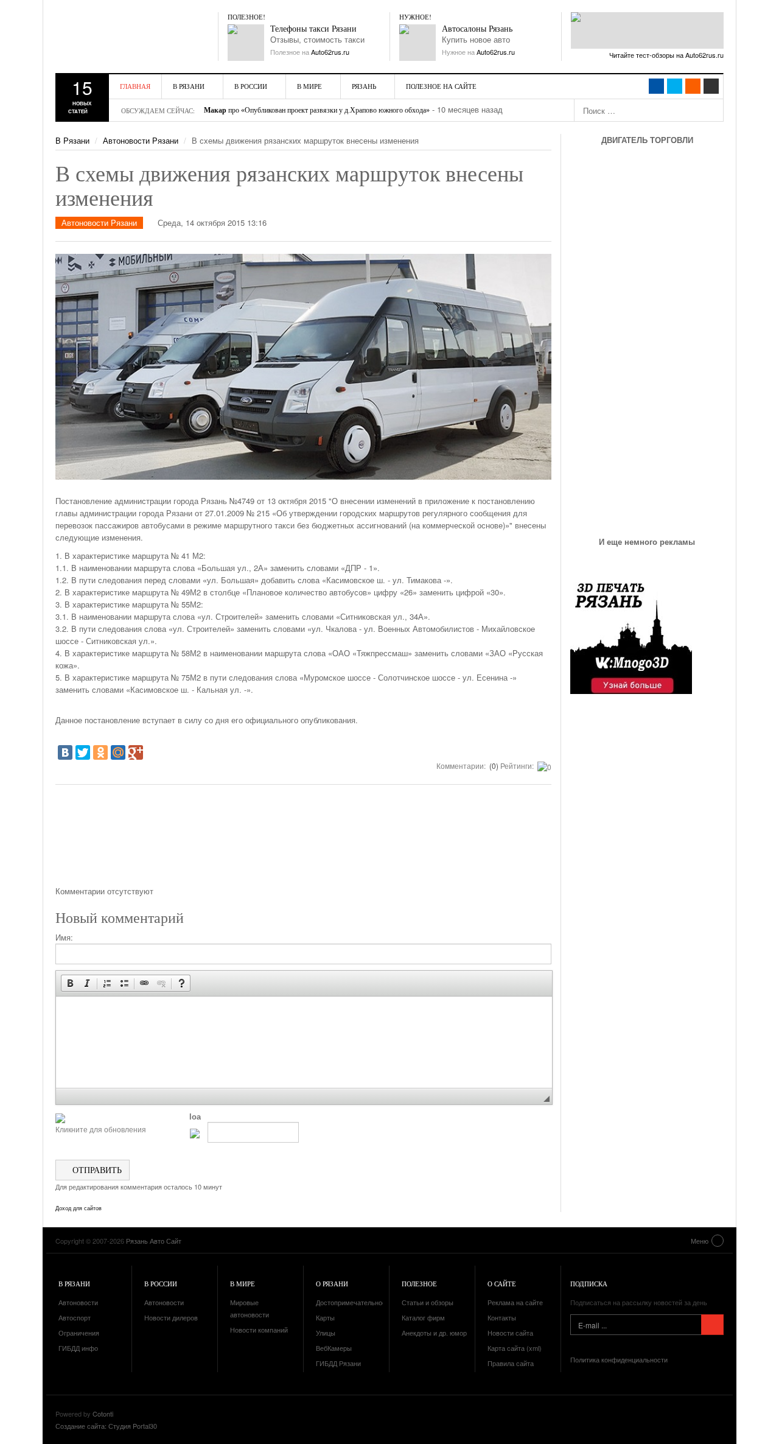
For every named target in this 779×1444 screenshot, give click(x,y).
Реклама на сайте (515, 1302)
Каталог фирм (423, 1317)
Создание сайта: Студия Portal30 (106, 1426)
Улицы (325, 1332)
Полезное (419, 1283)
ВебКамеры (334, 1348)
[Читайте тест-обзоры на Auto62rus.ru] (647, 30)
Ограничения (78, 1332)
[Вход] (711, 86)
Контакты (501, 1317)
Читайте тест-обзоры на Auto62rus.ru (666, 55)
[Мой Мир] (118, 752)
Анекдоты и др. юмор (434, 1332)
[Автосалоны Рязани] (417, 42)
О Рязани (332, 1283)
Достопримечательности (354, 1302)
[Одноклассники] (100, 752)
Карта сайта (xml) (514, 1348)
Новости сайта (510, 1332)
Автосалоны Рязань (477, 28)
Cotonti (103, 1413)
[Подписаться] (712, 1324)
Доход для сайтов (78, 1208)
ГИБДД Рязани (338, 1363)
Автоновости (78, 1302)
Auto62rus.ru (330, 52)
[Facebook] (656, 86)
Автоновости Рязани (140, 140)
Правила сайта (510, 1363)
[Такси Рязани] (246, 42)
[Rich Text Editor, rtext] (304, 1042)
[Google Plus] (135, 752)
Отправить (96, 1170)
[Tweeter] (674, 86)
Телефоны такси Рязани (313, 28)
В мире (309, 86)
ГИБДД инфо (78, 1348)
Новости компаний (259, 1329)
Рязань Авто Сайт (125, 36)
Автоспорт (74, 1317)
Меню (699, 1241)
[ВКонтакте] (65, 752)
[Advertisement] (303, 839)
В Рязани (188, 86)
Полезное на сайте (441, 86)
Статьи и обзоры (427, 1302)
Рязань (364, 86)
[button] (70, 983)
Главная (135, 86)
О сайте (501, 1283)
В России (250, 86)
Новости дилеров (171, 1317)
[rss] (692, 86)
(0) (492, 765)
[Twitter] (82, 752)
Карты (325, 1317)
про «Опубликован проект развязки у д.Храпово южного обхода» (317, 110)
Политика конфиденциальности (619, 1359)
